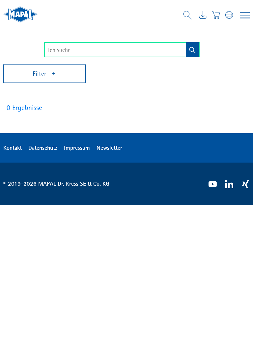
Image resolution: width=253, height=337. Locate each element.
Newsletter (109, 147)
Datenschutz (42, 147)
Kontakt (12, 147)
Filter (40, 74)
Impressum (77, 147)
